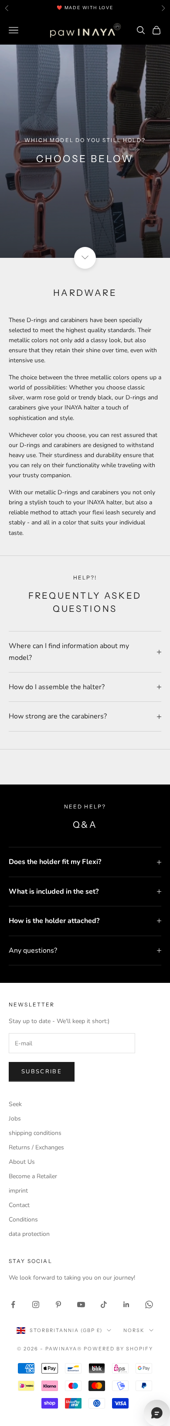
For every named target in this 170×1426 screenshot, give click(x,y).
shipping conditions (35, 1133)
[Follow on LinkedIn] (126, 1304)
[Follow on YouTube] (81, 1304)
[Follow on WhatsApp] (149, 1304)
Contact (19, 1205)
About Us (22, 1162)
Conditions (23, 1219)
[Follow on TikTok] (103, 1304)
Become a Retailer (33, 1176)
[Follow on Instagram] (35, 1304)
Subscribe (41, 1072)
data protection (29, 1234)
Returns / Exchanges (36, 1147)
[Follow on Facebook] (13, 1304)
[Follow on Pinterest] (58, 1304)
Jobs (15, 1118)
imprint (18, 1191)
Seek (15, 1104)
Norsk (134, 1330)
